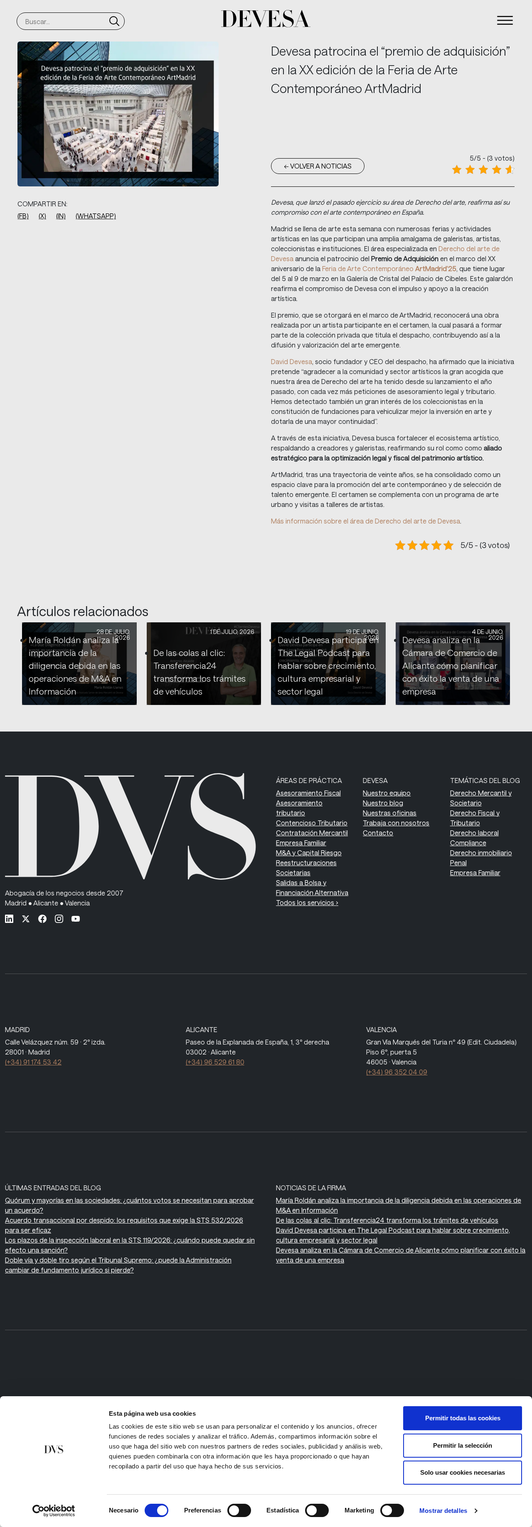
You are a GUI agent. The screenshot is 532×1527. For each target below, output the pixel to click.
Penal (458, 862)
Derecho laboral (474, 833)
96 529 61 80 (215, 1062)
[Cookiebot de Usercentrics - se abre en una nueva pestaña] (53, 1511)
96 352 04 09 (396, 1072)
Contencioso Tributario (311, 823)
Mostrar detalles (443, 1510)
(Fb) (23, 216)
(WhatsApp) (96, 216)
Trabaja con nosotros (396, 823)
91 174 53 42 (33, 1062)
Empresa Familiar (301, 843)
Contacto (378, 833)
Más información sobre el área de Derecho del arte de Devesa (365, 521)
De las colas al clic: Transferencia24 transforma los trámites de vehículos (387, 1220)
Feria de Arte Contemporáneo (389, 268)
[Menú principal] (505, 20)
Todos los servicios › (307, 902)
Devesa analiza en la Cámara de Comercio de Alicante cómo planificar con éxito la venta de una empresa (450, 666)
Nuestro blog (383, 803)
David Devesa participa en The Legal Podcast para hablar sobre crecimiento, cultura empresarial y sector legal (328, 666)
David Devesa (291, 361)
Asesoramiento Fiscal (308, 793)
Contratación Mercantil (312, 833)
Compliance (468, 843)
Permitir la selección (462, 1445)
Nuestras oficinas (389, 813)
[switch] (239, 1510)
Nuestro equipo (387, 793)
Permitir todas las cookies (462, 1418)
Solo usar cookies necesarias (462, 1472)
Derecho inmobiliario (481, 852)
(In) (61, 216)
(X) (42, 216)
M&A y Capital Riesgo (309, 852)
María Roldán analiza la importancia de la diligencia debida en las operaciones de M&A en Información (75, 666)
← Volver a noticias (318, 166)
